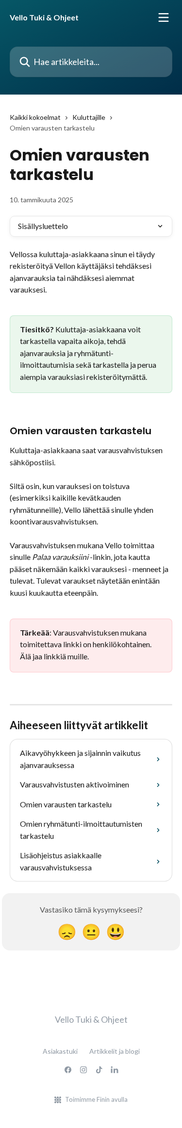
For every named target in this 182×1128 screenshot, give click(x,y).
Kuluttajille (88, 117)
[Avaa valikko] (163, 17)
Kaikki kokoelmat (35, 117)
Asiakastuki (60, 1051)
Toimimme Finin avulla (96, 1099)
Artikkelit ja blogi (114, 1051)
